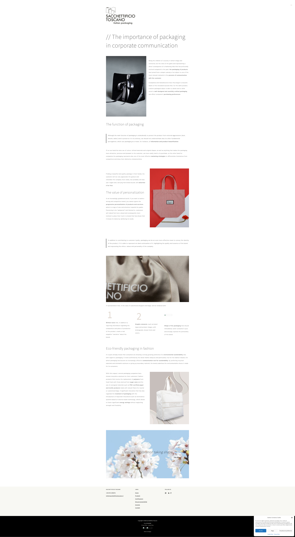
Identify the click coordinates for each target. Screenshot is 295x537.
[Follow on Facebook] (171, 493)
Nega (272, 530)
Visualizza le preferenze (285, 530)
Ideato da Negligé (147, 531)
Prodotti (137, 496)
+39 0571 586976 (111, 493)
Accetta (261, 530)
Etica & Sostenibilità (141, 502)
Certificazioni (139, 499)
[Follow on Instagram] (165, 493)
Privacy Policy (277, 534)
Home (137, 493)
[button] (292, 517)
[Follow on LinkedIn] (168, 493)
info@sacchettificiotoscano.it (114, 496)
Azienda (137, 505)
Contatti (137, 508)
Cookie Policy (270, 534)
